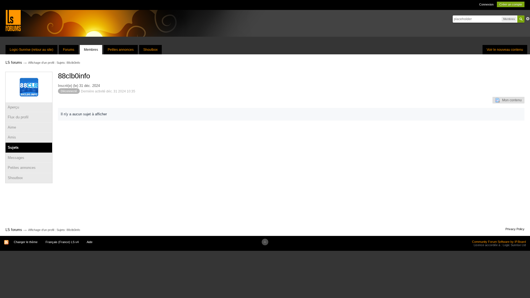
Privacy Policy (514, 229)
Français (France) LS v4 (62, 242)
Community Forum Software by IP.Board (499, 241)
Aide (89, 242)
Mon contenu (511, 100)
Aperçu (13, 107)
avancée (528, 19)
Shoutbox (150, 50)
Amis (12, 137)
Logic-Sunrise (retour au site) (31, 50)
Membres (91, 50)
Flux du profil (18, 117)
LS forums (14, 230)
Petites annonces (121, 50)
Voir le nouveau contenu (505, 50)
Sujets (13, 147)
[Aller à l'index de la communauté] (13, 20)
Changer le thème (26, 242)
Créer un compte (510, 4)
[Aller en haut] (265, 242)
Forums (68, 50)
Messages (16, 158)
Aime (12, 127)
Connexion (486, 4)
